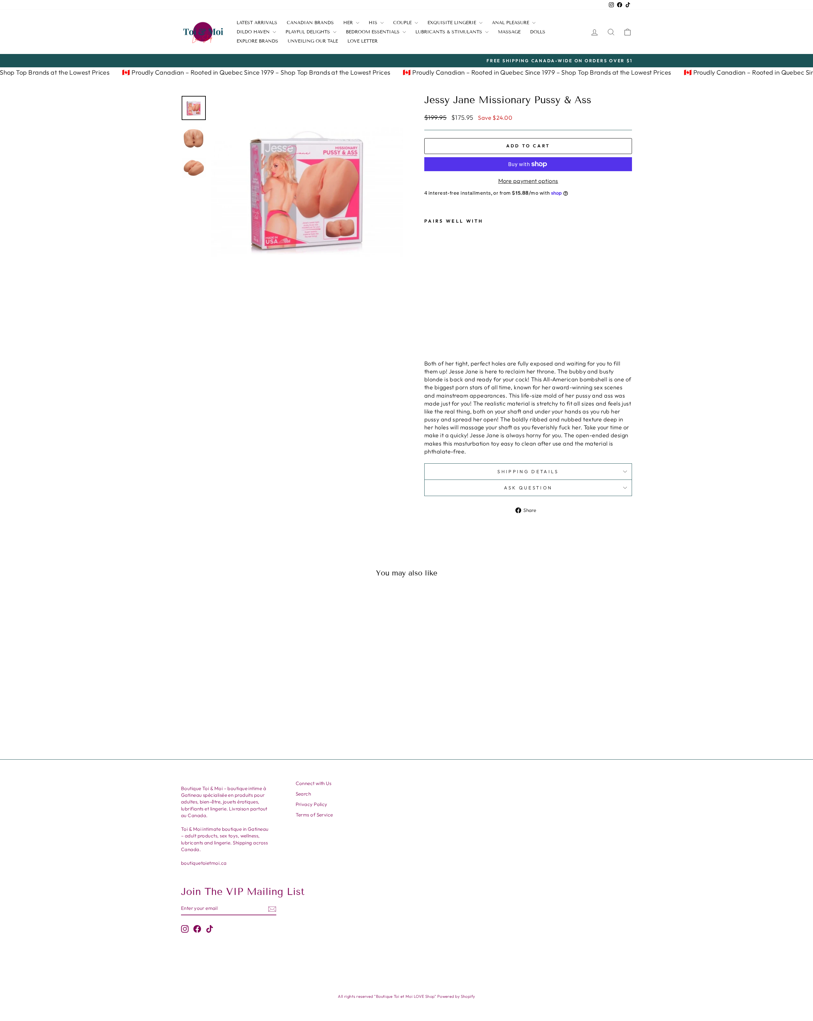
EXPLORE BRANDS (257, 41)
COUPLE (403, 22)
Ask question (528, 488)
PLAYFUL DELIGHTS (309, 32)
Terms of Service (314, 815)
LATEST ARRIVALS (257, 22)
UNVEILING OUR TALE (313, 41)
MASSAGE (509, 32)
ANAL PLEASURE (511, 22)
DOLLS (537, 32)
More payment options (528, 181)
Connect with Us (314, 783)
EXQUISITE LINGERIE (452, 22)
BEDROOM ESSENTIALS (373, 32)
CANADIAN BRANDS (310, 22)
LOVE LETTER (362, 41)
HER (348, 22)
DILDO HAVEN (254, 32)
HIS (374, 22)
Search (303, 794)
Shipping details (528, 471)
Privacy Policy (311, 804)
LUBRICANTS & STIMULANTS (449, 32)
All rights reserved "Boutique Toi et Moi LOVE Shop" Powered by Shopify (406, 996)
